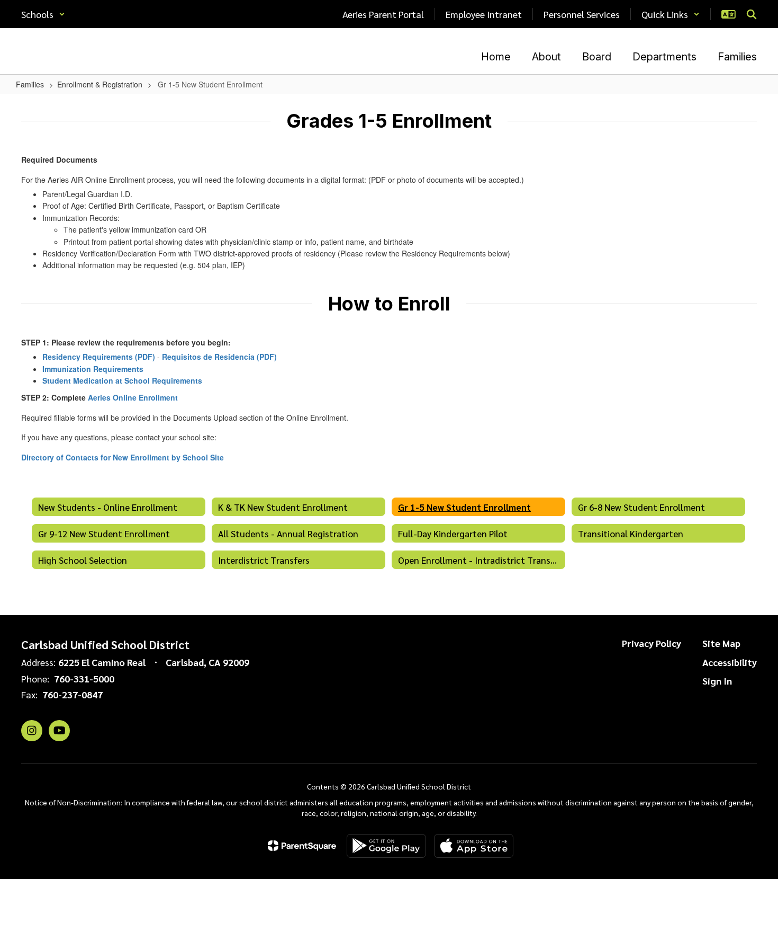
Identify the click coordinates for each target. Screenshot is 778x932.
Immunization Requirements (92, 368)
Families (30, 84)
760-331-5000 (84, 678)
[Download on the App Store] (473, 846)
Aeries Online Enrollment (133, 397)
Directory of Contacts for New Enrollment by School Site (122, 457)
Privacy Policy (651, 643)
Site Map (721, 643)
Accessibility (729, 662)
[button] (43, 14)
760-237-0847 (72, 694)
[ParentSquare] (302, 846)
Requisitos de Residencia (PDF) (219, 356)
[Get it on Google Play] (386, 846)
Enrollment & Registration (99, 84)
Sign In (717, 680)
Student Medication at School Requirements (122, 380)
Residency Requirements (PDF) (98, 356)
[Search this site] (751, 14)
